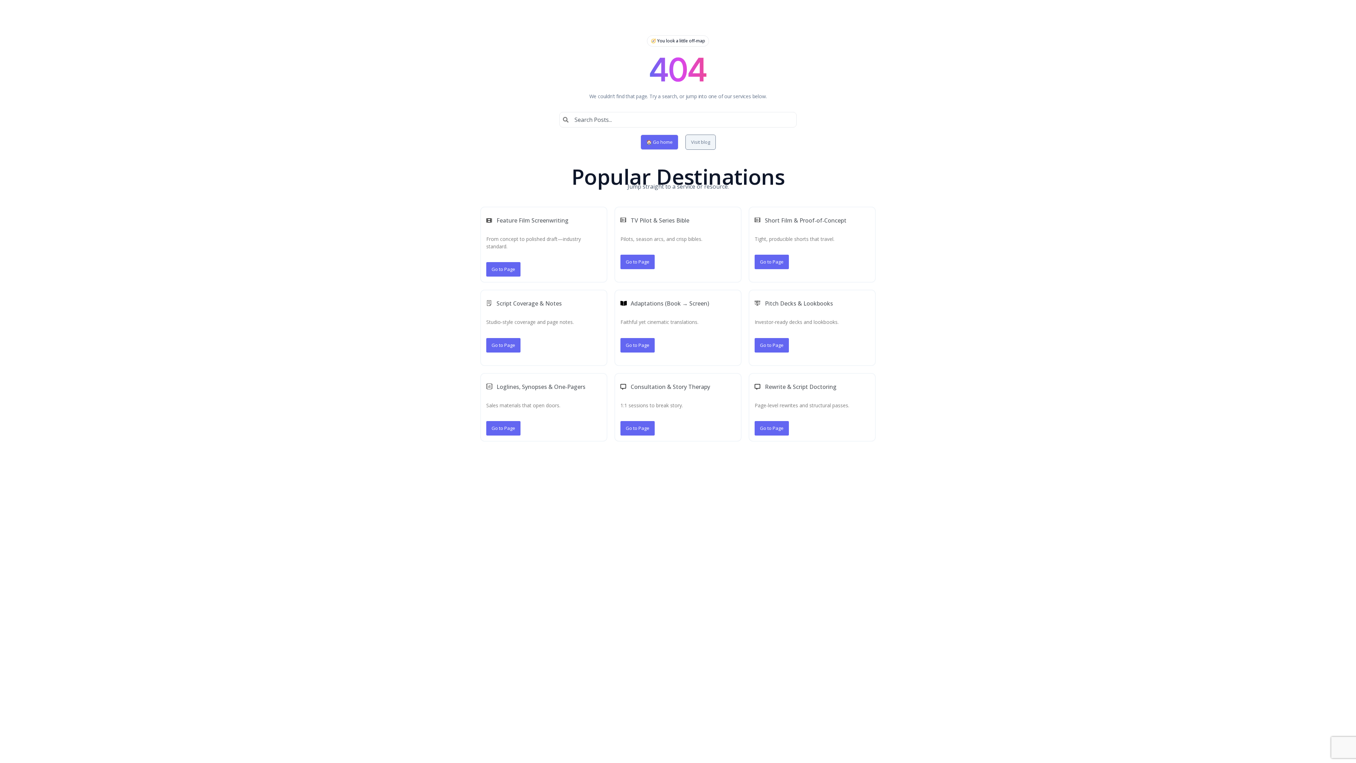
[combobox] (678, 120)
